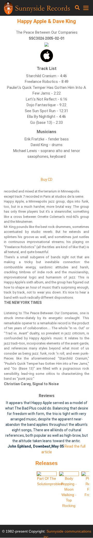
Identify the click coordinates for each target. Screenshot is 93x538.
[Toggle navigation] (77, 7)
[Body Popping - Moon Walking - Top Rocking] (69, 474)
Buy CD (46, 179)
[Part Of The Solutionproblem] (46, 474)
